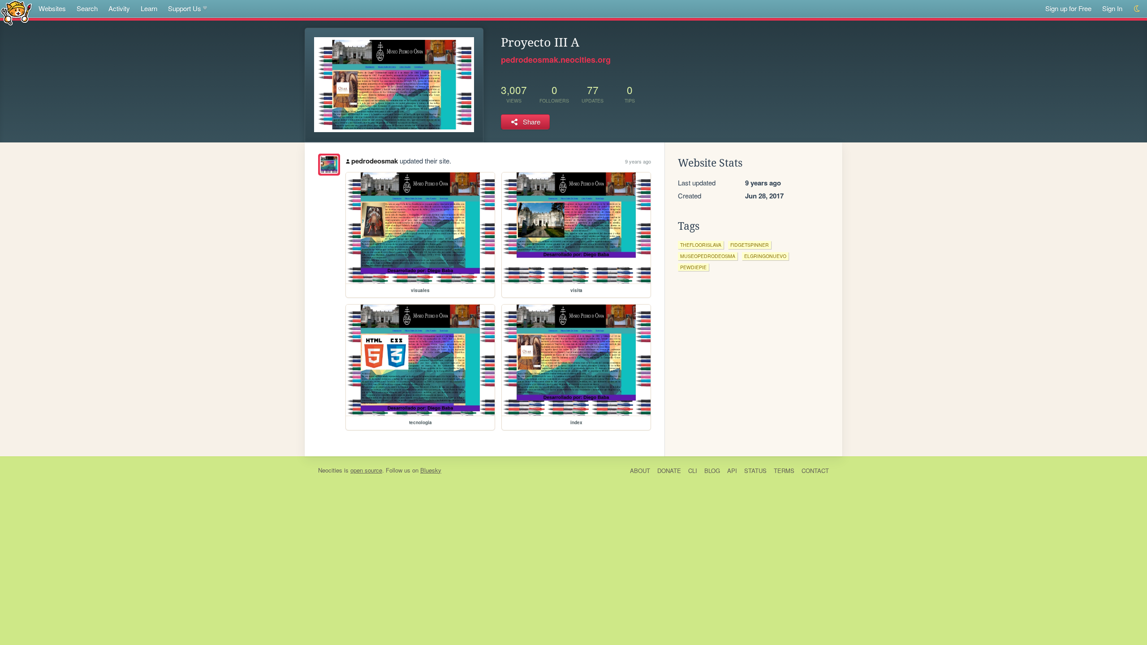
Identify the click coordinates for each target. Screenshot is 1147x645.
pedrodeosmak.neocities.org (556, 59)
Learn (149, 8)
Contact (815, 470)
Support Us (184, 8)
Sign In (1112, 8)
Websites (52, 8)
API (732, 470)
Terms (784, 470)
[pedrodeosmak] (329, 164)
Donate (669, 470)
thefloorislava (700, 244)
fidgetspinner (749, 244)
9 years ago (638, 161)
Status (755, 470)
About (640, 470)
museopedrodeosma (707, 256)
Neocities (330, 470)
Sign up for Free (1068, 8)
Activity (119, 8)
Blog (712, 470)
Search (87, 8)
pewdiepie (693, 267)
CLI (692, 470)
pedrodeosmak (374, 161)
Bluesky (430, 470)
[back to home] (16, 12)
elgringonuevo (765, 256)
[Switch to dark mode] (1137, 8)
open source (366, 470)
